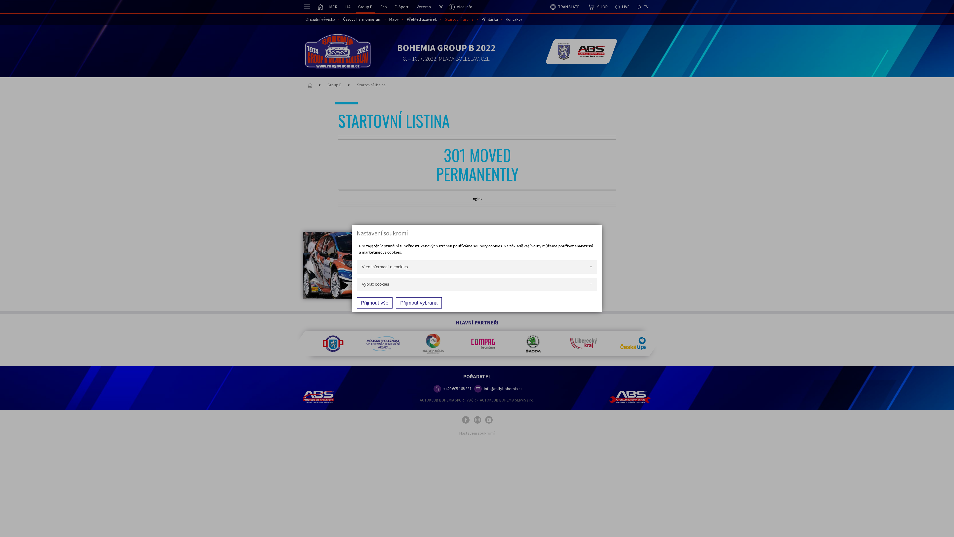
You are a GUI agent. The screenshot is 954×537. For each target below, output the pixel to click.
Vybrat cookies (375, 284)
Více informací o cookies (385, 267)
